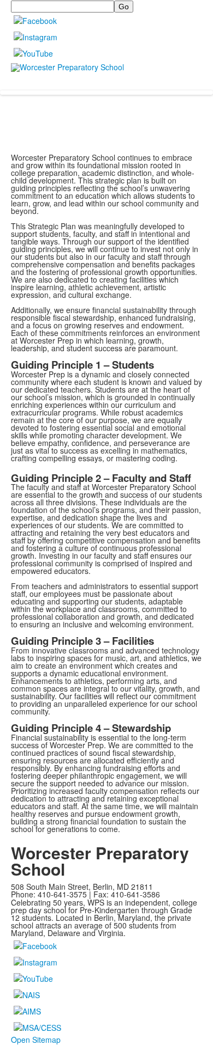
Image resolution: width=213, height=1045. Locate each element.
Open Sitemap (36, 1039)
